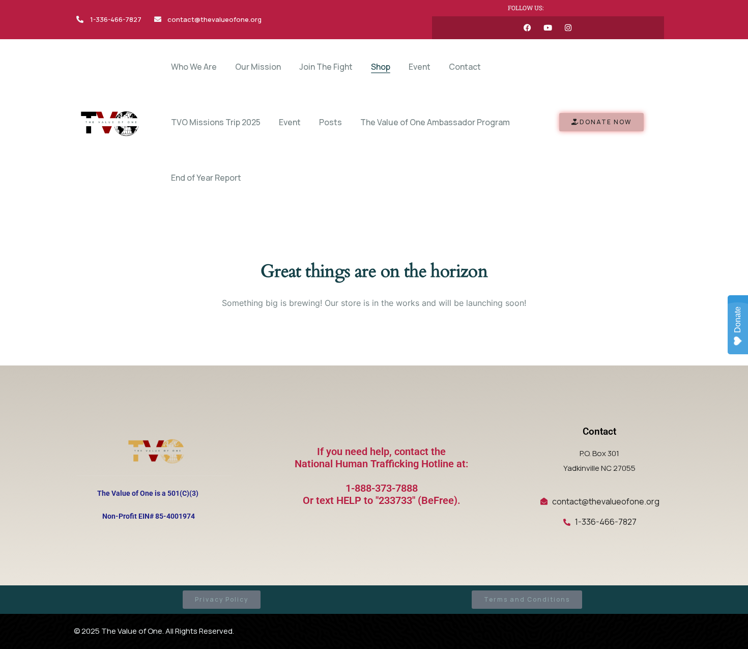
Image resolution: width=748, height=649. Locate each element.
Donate (737, 319)
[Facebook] (527, 28)
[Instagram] (568, 28)
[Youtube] (548, 28)
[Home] (108, 122)
